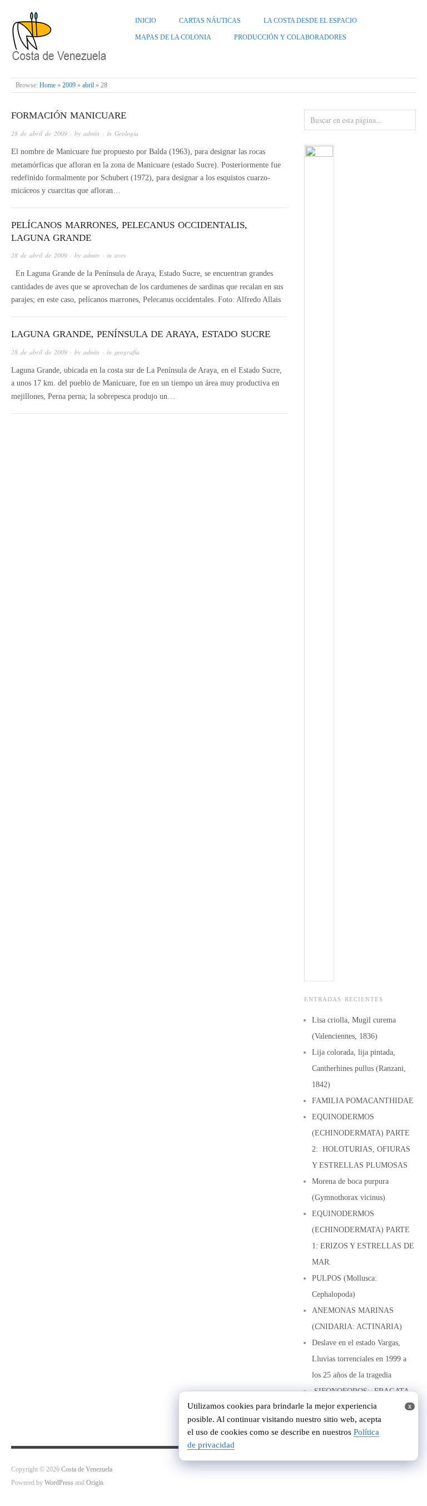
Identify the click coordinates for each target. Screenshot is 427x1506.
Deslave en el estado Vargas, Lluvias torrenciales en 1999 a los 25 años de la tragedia (359, 1359)
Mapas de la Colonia (173, 37)
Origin (94, 1483)
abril (88, 85)
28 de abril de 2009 (39, 133)
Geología (126, 133)
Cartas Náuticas (210, 20)
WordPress (58, 1483)
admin (91, 133)
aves (120, 255)
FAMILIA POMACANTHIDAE (363, 1101)
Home (47, 85)
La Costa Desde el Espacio (310, 20)
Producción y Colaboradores (290, 37)
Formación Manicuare (68, 115)
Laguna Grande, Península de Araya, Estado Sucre (140, 334)
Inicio (145, 20)
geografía (127, 352)
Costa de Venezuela (86, 1469)
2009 (69, 85)
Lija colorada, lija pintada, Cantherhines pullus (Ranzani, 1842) (359, 1068)
